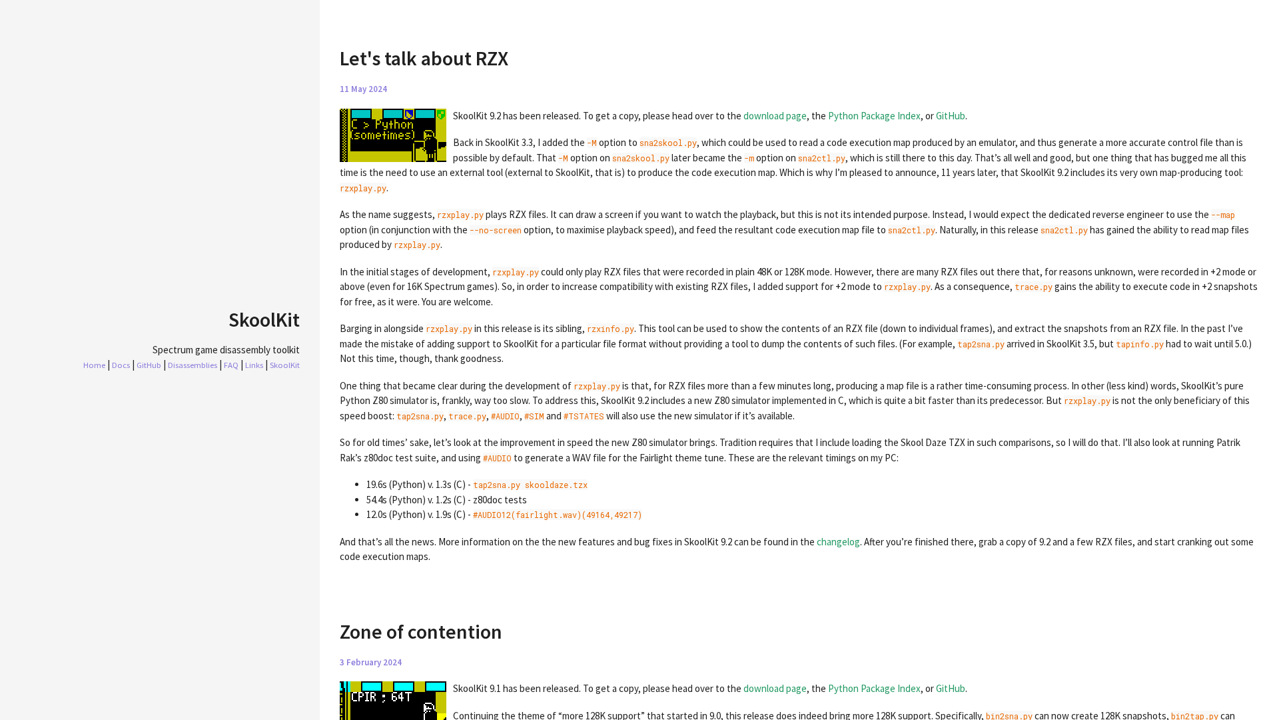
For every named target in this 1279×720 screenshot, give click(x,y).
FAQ (231, 364)
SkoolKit (285, 364)
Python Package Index (874, 115)
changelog (838, 541)
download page (775, 115)
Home (94, 364)
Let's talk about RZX (424, 58)
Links (254, 364)
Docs (121, 364)
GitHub (149, 364)
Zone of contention (421, 631)
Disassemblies (192, 364)
